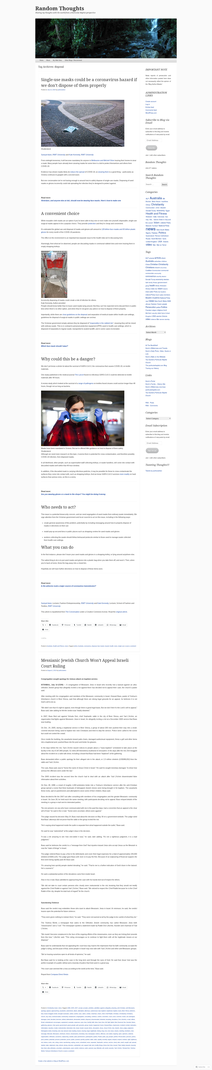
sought (126, 1042)
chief (103, 1014)
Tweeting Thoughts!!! (157, 465)
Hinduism (149, 216)
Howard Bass (108, 1025)
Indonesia (160, 217)
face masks (100, 646)
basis (119, 1011)
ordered (130, 1034)
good (57, 1025)
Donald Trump (151, 210)
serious (106, 1042)
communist (164, 270)
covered (118, 1016)
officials (148, 304)
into (74, 1028)
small (122, 1042)
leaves (79, 1031)
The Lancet (79, 375)
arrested (151, 258)
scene (77, 1042)
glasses (49, 1025)
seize (88, 1042)
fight (109, 1022)
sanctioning (66, 1042)
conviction (105, 1016)
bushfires (165, 201)
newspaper (91, 1034)
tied (108, 1045)
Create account (151, 101)
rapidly (100, 1039)
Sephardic (100, 1042)
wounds (111, 1048)
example (71, 1022)
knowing (54, 1031)
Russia (148, 238)
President (149, 310)
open (120, 1034)
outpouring (65, 1036)
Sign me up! (152, 450)
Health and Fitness (58, 646)
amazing (113, 1008)
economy (161, 210)
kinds (50, 1031)
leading (74, 1031)
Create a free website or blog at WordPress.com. (53, 1061)
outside (71, 1036)
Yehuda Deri (126, 1048)
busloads (66, 1014)
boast (46, 1014)
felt (106, 1022)
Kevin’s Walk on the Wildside (155, 357)
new (86, 1034)
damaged (132, 1016)
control (99, 1016)
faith (93, 1022)
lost (109, 1031)
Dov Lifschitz (122, 1019)
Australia (49, 646)
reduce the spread (77, 172)
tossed (115, 1045)
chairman (94, 1014)
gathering (44, 1025)
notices (98, 1034)
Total (119, 1045)
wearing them (103, 172)
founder (129, 1022)
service (111, 1042)
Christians (130, 1014)
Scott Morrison (156, 238)
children (164, 261)
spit (130, 1042)
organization (45, 1036)
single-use (121, 646)
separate (93, 1042)
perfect (116, 1036)
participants (89, 1036)
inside (56, 1028)
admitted (96, 1008)
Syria (164, 238)
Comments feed (151, 110)
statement (52, 1045)
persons (128, 1036)
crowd (124, 1016)
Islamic (165, 289)
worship (167, 319)
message (44, 1034)
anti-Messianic (130, 1008)
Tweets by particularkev (154, 471)
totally (123, 1045)
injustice (50, 1028)
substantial (77, 1045)
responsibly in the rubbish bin (101, 323)
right (129, 1039)
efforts (133, 1019)
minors (68, 1034)
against (102, 1008)
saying (73, 1042)
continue (94, 1016)
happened (96, 1025)
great (69, 1025)
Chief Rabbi (109, 1014)
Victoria (165, 241)
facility (89, 1022)
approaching (55, 1011)
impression (116, 1025)
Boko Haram (156, 201)
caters (84, 1014)
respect (119, 1039)
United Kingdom (151, 241)
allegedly (108, 1008)
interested (69, 1028)
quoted (87, 1039)
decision (58, 1019)
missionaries (74, 1034)
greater (73, 1025)
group (86, 1025)
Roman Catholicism (162, 236)
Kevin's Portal (150, 381)
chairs (99, 1014)
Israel (56, 1008)
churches (163, 267)
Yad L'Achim (118, 1048)
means (117, 1031)
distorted (102, 1019)
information (44, 1028)
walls (86, 1048)
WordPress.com (151, 113)
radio (95, 1039)
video (149, 244)
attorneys (87, 1011)
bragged (50, 1014)
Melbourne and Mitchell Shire (102, 160)
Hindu (157, 285)
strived (61, 1045)
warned (91, 1048)
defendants (69, 1019)
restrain (124, 1039)
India (155, 216)
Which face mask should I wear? (54, 346)
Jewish (117, 1028)
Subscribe (151, 148)
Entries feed (150, 107)
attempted (81, 1011)
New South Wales (162, 229)
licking (99, 1031)
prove (68, 1039)
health (112, 646)
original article (121, 612)
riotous (46, 1042)
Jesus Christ (107, 1028)
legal (88, 1031)
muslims (156, 297)
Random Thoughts (59, 8)
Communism (150, 207)
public (73, 1039)
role (53, 1042)
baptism (103, 1011)
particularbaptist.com (153, 390)
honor (102, 1025)
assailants (63, 1011)
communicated (56, 1016)
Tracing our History (152, 368)
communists (150, 273)
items (90, 1028)
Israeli (82, 1028)
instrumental (62, 1028)
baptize (115, 1011)
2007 (76, 1008)
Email (42, 1022)
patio (103, 1036)
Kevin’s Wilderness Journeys (156, 387)
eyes (82, 1022)
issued (86, 1028)
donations (115, 1019)
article (76, 646)
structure (70, 1045)
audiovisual (94, 1011)
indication (133, 1025)
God (54, 1025)
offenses (103, 1034)
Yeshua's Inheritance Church (53, 1051)
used (72, 1048)
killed (147, 292)
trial (42, 1048)
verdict (76, 1048)
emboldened (49, 1022)
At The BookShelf (152, 345)
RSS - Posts (150, 403)
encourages (57, 1022)
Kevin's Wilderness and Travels (156, 348)
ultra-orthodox (51, 1048)
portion (46, 1039)
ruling (57, 1042)
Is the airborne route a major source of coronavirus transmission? (68, 586)
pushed (77, 1039)
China (148, 204)
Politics (162, 232)
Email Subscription (156, 425)
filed (116, 1022)
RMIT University (59, 155)
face (85, 1022)
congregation (80, 1016)
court (110, 1016)
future (133, 1022)
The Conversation (72, 612)
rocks (50, 1042)
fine (125, 1022)
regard (110, 1039)
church (43, 1016)
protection (92, 223)
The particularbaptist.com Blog (156, 365)
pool (42, 1039)
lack (59, 1031)
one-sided (109, 1034)
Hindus (148, 289)
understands (66, 1048)
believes (132, 1011)
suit (82, 1045)
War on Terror (161, 245)
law (62, 1031)
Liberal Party (165, 222)
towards (128, 1045)
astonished (69, 1011)
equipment (64, 1022)
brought (60, 1014)
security (154, 313)
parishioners (81, 1036)
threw (105, 1045)
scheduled (83, 1042)
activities (91, 1008)
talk (90, 1045)
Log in (148, 104)
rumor (61, 1042)
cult (127, 1016)
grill (77, 1025)
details (83, 1019)
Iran (166, 216)
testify (96, 1045)
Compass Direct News (59, 974)
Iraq (147, 219)
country (158, 276)
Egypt (168, 210)
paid (75, 1036)
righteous (134, 1039)
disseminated (95, 1019)
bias (42, 1014)
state (47, 1045)
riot (42, 1042)
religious (160, 310)
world (106, 1048)
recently (104, 1039)
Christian (116, 1014)
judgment (130, 1028)
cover (114, 1016)
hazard (107, 646)
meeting (121, 1031)
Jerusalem (96, 1028)
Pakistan (155, 233)
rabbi (91, 1039)
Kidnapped (44, 1031)
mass (112, 1031)
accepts (85, 1008)
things (101, 1045)
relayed (114, 1039)
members (127, 1031)
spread (134, 1042)
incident (122, 1025)
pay (107, 1036)
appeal (48, 1011)
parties (95, 1036)
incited (128, 1025)
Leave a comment (130, 646)
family (151, 282)
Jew (113, 1028)
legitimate (93, 1031)
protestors (63, 1039)
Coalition (149, 270)
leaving (84, 1031)
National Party (164, 225)
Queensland (150, 236)
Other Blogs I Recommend (73, 60)
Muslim (149, 297)
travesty (133, 1045)
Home (41, 60)
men (132, 1031)
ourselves (58, 1036)
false (96, 1022)
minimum (62, 1034)
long (102, 1031)
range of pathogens (85, 383)
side (118, 1042)
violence (81, 1048)
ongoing (115, 1034)
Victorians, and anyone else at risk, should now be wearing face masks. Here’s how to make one (81, 201)
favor (99, 1022)
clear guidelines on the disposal (74, 314)
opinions (125, 1034)
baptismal (110, 1011)
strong (65, 1045)
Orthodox (52, 1036)
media (161, 295)
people (111, 1036)
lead (70, 1031)
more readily (124, 474)
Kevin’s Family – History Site (155, 384)
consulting (88, 1016)
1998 (68, 1008)
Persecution (122, 1036)
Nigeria (148, 233)
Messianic (56, 1034)
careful (76, 1014)
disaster (163, 207)
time (111, 1045)
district (164, 276)
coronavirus (87, 646)
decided (53, 1019)
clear (49, 1016)
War (154, 245)
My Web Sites (57, 60)
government (63, 1025)
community (64, 1016)
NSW (169, 301)
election (166, 279)
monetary (81, 1034)
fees (103, 1022)
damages (44, 1019)
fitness (155, 282)
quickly (82, 1039)
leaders (163, 292)
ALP (147, 198)
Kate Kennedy (74, 155)
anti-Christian (121, 1008)
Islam (157, 222)
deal (48, 1019)
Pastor (100, 1036)
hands (91, 1025)
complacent (71, 1016)
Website (99, 1048)
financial (120, 1022)
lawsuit (66, 1031)
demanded (77, 1019)
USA (160, 241)
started (43, 1045)
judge (125, 1028)
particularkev (61, 90)
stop (57, 1045)
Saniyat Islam (46, 155)
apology (43, 1011)
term (93, 1045)
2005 (72, 1008)
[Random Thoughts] (106, 38)
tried (45, 1048)
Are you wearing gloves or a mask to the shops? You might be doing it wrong (73, 494)
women (162, 319)
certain (88, 1014)
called (71, 1014)
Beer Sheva (125, 1011)
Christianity (50, 1008)
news (66, 646)
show (115, 1042)
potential (51, 1039)
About (48, 60)
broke (55, 1014)
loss (106, 1031)
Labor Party (153, 291)
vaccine (159, 316)
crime (157, 207)
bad (99, 1011)
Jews (59, 1008)
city (47, 1016)
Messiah (49, 1034)
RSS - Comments (152, 405)
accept (80, 1008)
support (86, 1045)
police (133, 1036)
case (80, 1014)
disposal (94, 646)
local (157, 295)
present (57, 1039)
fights (112, 1022)
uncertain (59, 1048)
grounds (81, 1025)
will (103, 1048)
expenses (77, 1022)
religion (154, 310)
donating (108, 1019)
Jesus (101, 1028)
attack (75, 1011)
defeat (64, 1019)
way (95, 1048)
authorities (157, 261)
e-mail (129, 1019)
